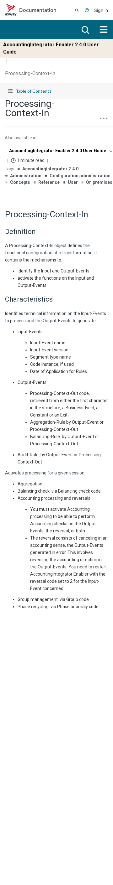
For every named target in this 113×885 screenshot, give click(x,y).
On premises (99, 182)
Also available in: (21, 137)
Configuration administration (80, 175)
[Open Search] (77, 10)
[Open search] (84, 29)
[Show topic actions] (103, 118)
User (73, 182)
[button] (56, 91)
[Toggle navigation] (103, 29)
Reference (49, 182)
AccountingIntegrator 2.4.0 (50, 168)
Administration (25, 175)
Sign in (101, 10)
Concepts (20, 182)
